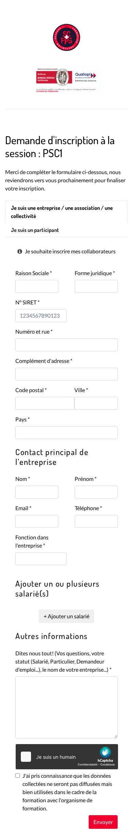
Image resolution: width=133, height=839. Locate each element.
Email (23, 508)
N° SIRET (27, 302)
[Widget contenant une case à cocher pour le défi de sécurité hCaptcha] (66, 757)
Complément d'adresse (43, 360)
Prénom (86, 478)
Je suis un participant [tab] (35, 229)
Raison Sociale (33, 273)
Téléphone (88, 508)
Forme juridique (95, 273)
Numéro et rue (34, 331)
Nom (22, 478)
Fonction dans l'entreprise (31, 541)
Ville (81, 390)
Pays (22, 419)
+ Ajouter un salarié (66, 616)
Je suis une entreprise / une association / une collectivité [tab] (62, 211)
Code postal (31, 390)
